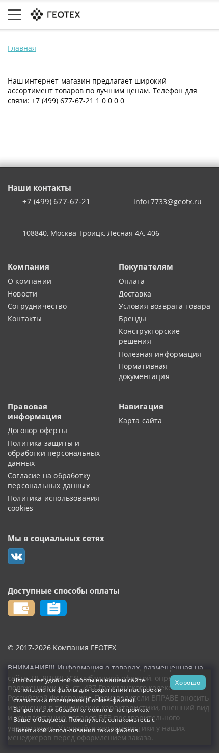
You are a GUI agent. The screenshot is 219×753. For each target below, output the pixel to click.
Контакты (25, 319)
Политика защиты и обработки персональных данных (54, 453)
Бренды (133, 319)
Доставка (135, 294)
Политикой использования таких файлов (75, 729)
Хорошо (188, 682)
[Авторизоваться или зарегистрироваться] (109, 15)
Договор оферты (37, 430)
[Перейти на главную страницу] (54, 13)
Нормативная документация (144, 371)
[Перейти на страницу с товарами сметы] (132, 15)
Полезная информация (160, 354)
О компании (29, 281)
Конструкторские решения (149, 336)
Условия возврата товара (165, 306)
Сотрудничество (37, 306)
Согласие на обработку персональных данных (49, 481)
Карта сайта (140, 420)
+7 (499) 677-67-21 (56, 202)
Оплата (132, 281)
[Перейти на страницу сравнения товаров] (157, 15)
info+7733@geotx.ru (167, 201)
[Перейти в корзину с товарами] (206, 15)
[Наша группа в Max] (16, 556)
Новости (22, 294)
